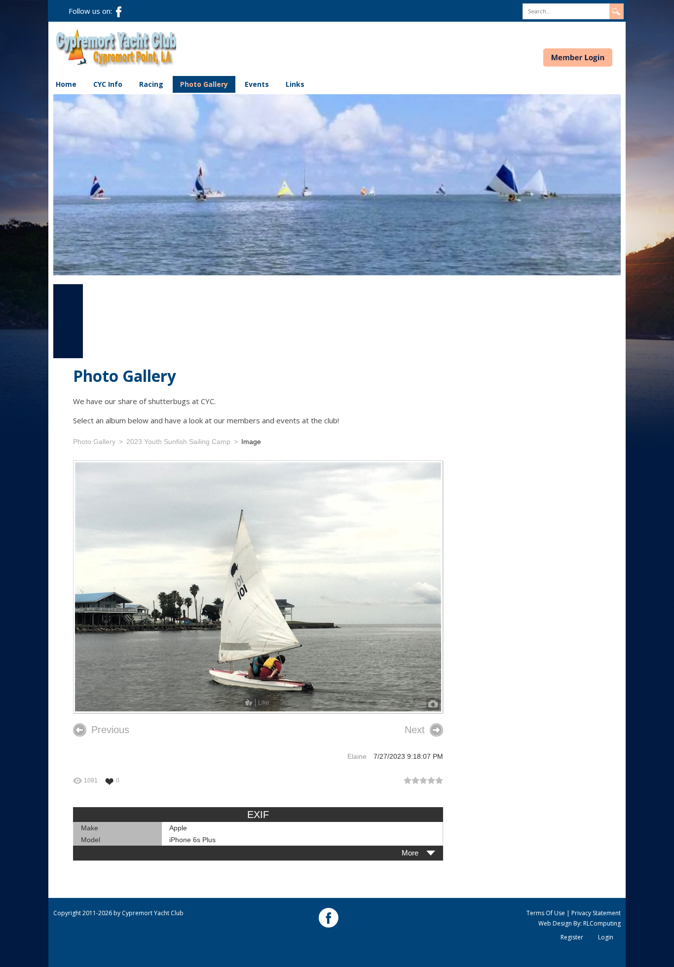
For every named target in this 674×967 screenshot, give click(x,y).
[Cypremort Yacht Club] (116, 47)
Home (66, 84)
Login (605, 937)
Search (616, 8)
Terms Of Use (545, 913)
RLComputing (602, 923)
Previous (110, 729)
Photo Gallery (204, 84)
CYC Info (107, 84)
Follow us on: (92, 11)
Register (572, 937)
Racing (151, 84)
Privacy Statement (596, 913)
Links (295, 84)
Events (257, 84)
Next (415, 729)
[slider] (423, 780)
